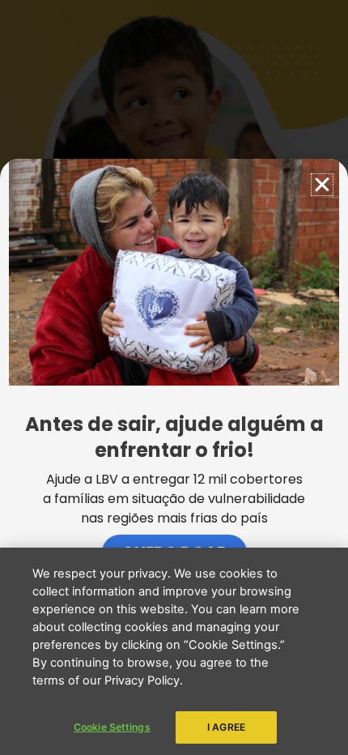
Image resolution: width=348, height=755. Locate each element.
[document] (174, 377)
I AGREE (226, 727)
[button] (322, 184)
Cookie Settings (112, 727)
